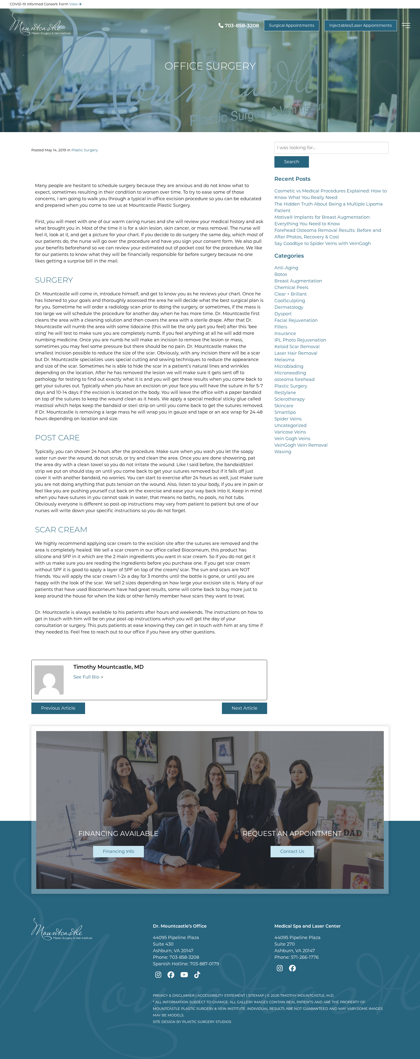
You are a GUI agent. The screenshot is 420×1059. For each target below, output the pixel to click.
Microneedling (290, 373)
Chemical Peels (291, 287)
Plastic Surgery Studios (206, 1022)
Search (291, 161)
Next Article (244, 708)
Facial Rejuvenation (296, 320)
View (74, 4)
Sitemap (256, 995)
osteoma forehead (294, 379)
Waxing (282, 451)
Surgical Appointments (291, 25)
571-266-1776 (305, 957)
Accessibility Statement (221, 995)
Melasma (284, 359)
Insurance (285, 333)
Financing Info (118, 851)
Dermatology (288, 307)
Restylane (285, 392)
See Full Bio (86, 677)
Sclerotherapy (289, 399)
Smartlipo (285, 412)
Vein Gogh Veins (292, 438)
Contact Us (292, 851)
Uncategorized (290, 425)
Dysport (283, 314)
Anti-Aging (286, 268)
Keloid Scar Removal (297, 346)
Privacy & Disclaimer (173, 995)
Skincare (283, 405)
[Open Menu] (406, 25)
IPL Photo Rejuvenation (300, 340)
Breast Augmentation (298, 281)
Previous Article (58, 708)
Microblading (288, 366)
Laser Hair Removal (295, 353)
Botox (280, 274)
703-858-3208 (184, 957)
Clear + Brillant (290, 294)
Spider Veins (288, 419)
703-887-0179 (204, 964)
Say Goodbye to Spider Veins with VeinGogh (322, 243)
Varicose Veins (290, 432)
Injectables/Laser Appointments (360, 25)
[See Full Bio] (102, 677)
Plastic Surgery (84, 150)
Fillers (280, 327)
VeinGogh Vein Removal (301, 445)
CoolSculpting (289, 300)
